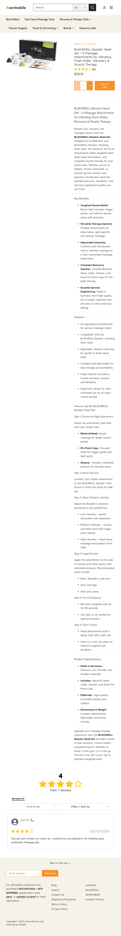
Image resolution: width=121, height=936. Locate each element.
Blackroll (79, 43)
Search (55, 889)
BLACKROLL (92, 889)
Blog (54, 885)
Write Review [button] (33, 806)
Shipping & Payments (64, 899)
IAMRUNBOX (93, 894)
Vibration (91, 43)
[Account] (104, 7)
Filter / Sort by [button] (80, 806)
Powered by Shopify (16, 924)
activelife (91, 885)
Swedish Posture (95, 899)
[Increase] (90, 85)
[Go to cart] (111, 7)
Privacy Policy (60, 908)
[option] (37, 55)
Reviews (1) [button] (18, 798)
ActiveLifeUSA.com (34, 921)
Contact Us (58, 894)
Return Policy (59, 904)
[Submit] (92, 7)
